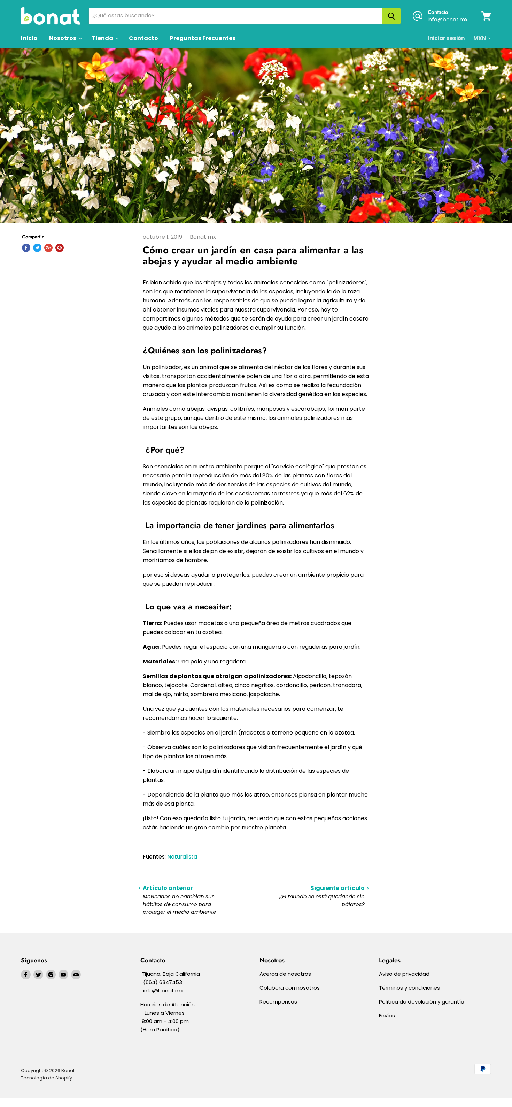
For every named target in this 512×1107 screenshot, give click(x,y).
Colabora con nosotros (289, 987)
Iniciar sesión (446, 38)
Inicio (29, 38)
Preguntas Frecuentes (202, 38)
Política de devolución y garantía (421, 1001)
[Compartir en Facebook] (26, 248)
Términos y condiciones (409, 987)
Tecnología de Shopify (46, 1078)
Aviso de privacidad (404, 973)
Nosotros (63, 38)
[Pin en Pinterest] (59, 248)
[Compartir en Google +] (48, 248)
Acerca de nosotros (285, 973)
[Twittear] (37, 248)
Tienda (103, 38)
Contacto (143, 38)
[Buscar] (391, 16)
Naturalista (182, 857)
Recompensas (278, 1001)
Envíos (387, 1015)
